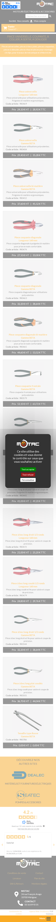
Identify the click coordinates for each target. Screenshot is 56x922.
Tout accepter (28, 469)
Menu (42, 918)
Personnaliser (28, 480)
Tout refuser (28, 474)
